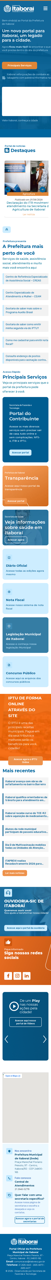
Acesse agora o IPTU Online (25, 761)
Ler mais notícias (14, 873)
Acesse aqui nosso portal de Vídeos (25, 1022)
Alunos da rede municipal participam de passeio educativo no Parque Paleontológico (25, 831)
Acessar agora (16, 539)
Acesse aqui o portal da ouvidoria (25, 928)
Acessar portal (20, 452)
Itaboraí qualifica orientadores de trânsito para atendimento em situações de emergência (26, 799)
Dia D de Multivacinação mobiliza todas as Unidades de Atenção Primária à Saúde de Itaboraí (25, 846)
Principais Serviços (20, 65)
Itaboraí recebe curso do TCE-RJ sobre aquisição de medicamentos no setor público (26, 815)
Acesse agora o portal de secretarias (30, 1220)
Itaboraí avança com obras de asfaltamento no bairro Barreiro (25, 783)
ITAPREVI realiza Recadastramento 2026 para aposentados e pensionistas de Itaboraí (24, 862)
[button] (45, 8)
